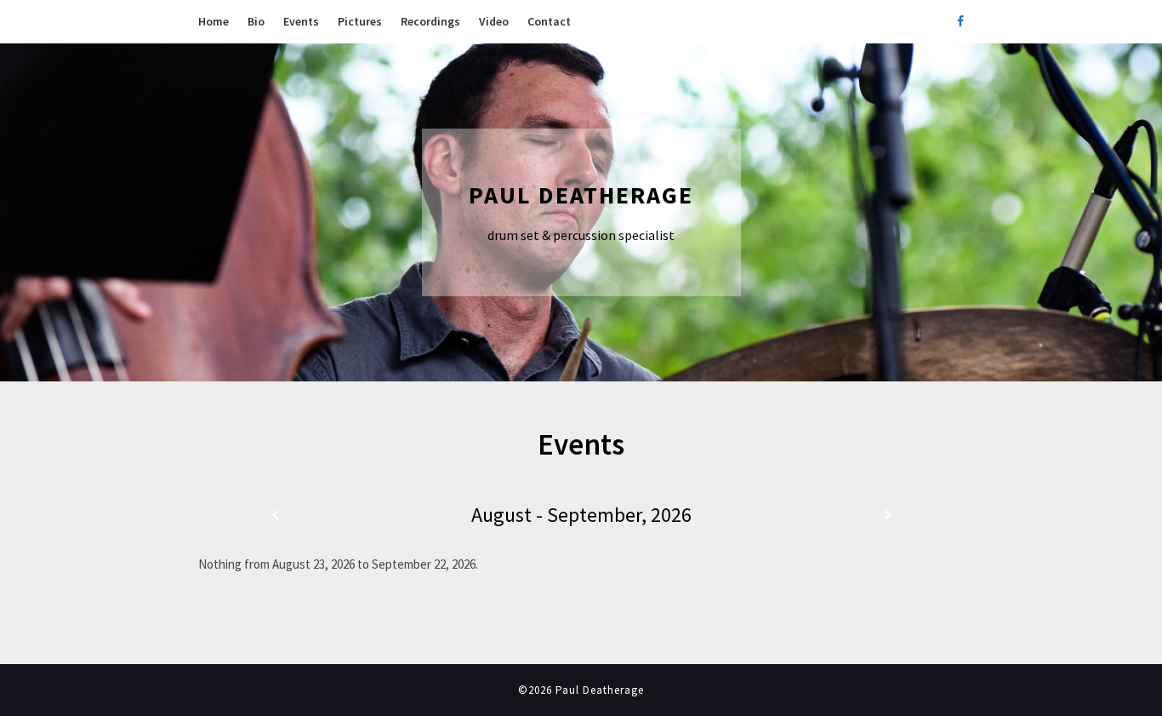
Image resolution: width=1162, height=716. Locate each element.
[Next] (887, 515)
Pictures (360, 21)
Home (213, 21)
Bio (256, 21)
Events (301, 21)
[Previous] (274, 515)
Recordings (430, 21)
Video (494, 21)
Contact (549, 21)
